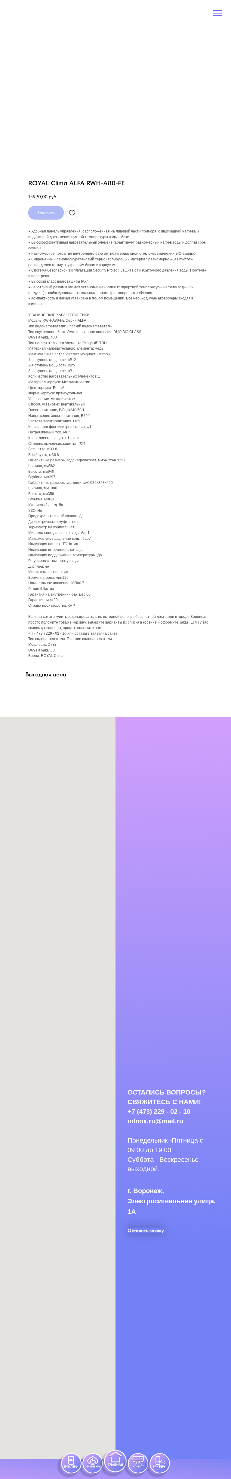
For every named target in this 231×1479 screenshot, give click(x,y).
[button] (146, 1230)
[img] (90, 1466)
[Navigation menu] (217, 13)
